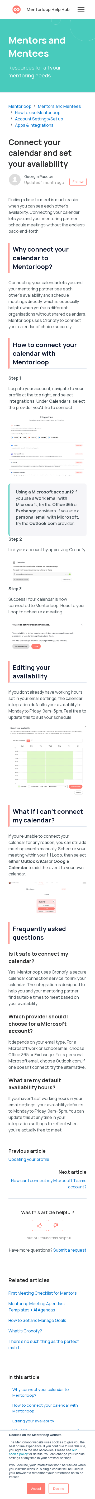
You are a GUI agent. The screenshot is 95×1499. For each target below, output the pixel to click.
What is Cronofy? (25, 1331)
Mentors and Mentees (59, 106)
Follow (78, 181)
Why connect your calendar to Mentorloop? (40, 1392)
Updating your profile (28, 1159)
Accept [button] (36, 1488)
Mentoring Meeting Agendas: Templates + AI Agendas (36, 1307)
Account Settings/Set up (39, 119)
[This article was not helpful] (55, 1225)
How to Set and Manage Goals (37, 1320)
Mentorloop (19, 106)
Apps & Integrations (34, 125)
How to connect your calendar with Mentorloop (45, 1408)
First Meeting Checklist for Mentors (42, 1293)
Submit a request (69, 1250)
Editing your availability (33, 1421)
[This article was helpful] (39, 1225)
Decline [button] (58, 1488)
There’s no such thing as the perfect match (43, 1344)
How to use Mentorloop (37, 112)
